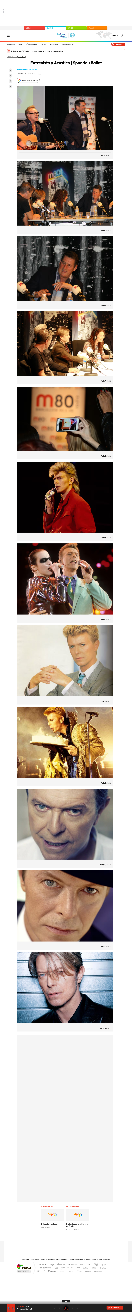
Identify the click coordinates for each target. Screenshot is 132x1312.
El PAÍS (42, 1264)
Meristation (98, 1270)
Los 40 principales (52, 1264)
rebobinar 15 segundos (59, 1308)
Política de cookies (61, 1259)
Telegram (10, 86)
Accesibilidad (35, 1259)
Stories (78, 1237)
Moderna (51, 1270)
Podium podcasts (61, 1270)
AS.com (88, 1264)
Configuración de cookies (76, 1259)
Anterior (54, 1308)
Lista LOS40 (11, 44)
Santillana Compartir (73, 1264)
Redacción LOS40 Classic (27, 70)
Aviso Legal (25, 1259)
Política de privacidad (47, 1259)
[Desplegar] (66, 1301)
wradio (62, 1267)
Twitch (74, 1237)
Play (66, 1308)
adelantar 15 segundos (72, 1308)
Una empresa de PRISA (24, 1266)
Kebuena (101, 1267)
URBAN (91, 28)
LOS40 (28, 28)
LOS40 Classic (12, 57)
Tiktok (57, 1237)
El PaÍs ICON (70, 1270)
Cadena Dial (78, 1267)
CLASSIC (50, 28)
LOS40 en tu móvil (91, 1259)
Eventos (43, 44)
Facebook (10, 70)
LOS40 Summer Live (68, 44)
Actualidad (22, 57)
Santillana (62, 1264)
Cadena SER (82, 1264)
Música (20, 44)
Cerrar (123, 51)
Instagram (53, 1237)
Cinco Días (70, 1267)
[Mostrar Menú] (9, 35)
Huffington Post (45, 1267)
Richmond (41, 1270)
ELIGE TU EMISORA (114, 1307)
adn (95, 1264)
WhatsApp (10, 81)
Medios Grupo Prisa (24, 1271)
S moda (79, 1270)
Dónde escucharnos (104, 1259)
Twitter (10, 76)
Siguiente (77, 1308)
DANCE (70, 28)
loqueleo (88, 1270)
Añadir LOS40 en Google (30, 80)
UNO (56, 1267)
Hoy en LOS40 (54, 44)
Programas (33, 44)
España (114, 35)
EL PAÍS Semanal (85, 1267)
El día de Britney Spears (49, 1224)
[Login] (122, 35)
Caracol (102, 1264)
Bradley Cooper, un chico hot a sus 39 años (77, 1225)
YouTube (62, 1237)
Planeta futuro (93, 1267)
